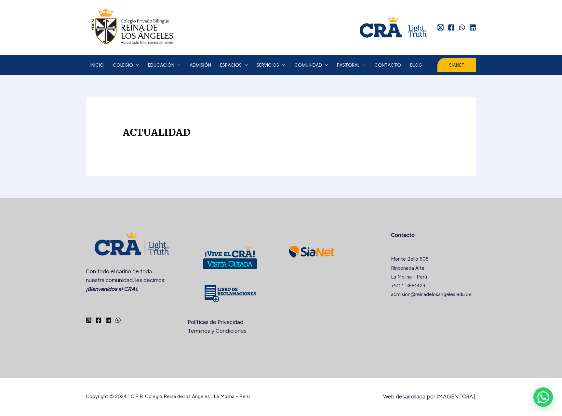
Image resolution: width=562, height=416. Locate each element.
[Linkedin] (472, 27)
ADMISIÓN (200, 65)
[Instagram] (440, 27)
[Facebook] (451, 27)
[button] (456, 65)
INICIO (97, 65)
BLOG (416, 65)
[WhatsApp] (462, 27)
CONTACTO (387, 65)
